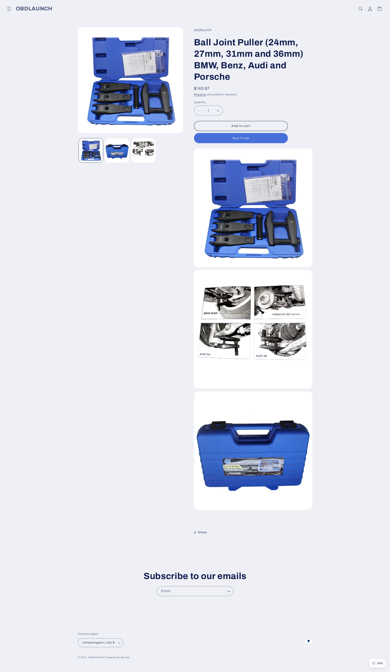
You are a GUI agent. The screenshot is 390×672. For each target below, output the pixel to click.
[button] (9, 8)
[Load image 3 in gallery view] (143, 150)
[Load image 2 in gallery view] (117, 150)
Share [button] (202, 532)
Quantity (200, 102)
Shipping (200, 94)
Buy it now (241, 138)
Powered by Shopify (117, 657)
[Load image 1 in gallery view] (91, 150)
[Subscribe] (228, 591)
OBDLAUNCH (96, 657)
